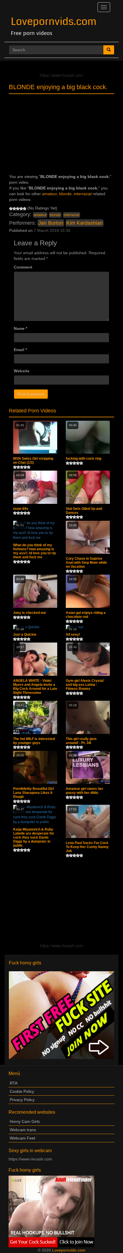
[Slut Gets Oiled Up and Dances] (88, 487)
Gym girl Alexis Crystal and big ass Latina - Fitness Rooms (85, 685)
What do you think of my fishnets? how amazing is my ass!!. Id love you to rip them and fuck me (34, 551)
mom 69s (20, 509)
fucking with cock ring (83, 459)
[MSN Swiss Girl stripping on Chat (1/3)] (35, 437)
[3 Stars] (17, 208)
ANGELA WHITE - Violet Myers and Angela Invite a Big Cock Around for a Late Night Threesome (35, 687)
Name (20, 328)
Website (21, 371)
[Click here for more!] (61, 1015)
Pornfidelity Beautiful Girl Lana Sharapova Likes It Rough (33, 793)
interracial (83, 193)
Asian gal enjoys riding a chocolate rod (86, 615)
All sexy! (73, 635)
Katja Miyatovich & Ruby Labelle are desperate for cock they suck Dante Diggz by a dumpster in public (33, 837)
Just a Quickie (24, 635)
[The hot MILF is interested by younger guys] (35, 717)
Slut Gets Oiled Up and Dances (84, 511)
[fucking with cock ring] (88, 437)
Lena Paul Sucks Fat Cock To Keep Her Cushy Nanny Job (87, 847)
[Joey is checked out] (35, 591)
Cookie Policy (22, 1091)
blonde (65, 193)
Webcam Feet (22, 1138)
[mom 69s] (35, 487)
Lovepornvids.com (53, 21)
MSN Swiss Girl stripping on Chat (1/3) (33, 461)
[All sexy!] (88, 627)
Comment (23, 267)
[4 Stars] (21, 208)
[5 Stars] (24, 208)
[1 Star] (11, 208)
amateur (49, 193)
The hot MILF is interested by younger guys (34, 741)
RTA (13, 1083)
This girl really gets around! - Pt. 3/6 (81, 741)
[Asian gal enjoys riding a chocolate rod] (88, 591)
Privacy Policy (22, 1099)
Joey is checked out (29, 613)
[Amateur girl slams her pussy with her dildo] (88, 767)
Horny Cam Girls (25, 1121)
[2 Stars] (14, 208)
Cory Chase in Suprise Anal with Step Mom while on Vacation (86, 563)
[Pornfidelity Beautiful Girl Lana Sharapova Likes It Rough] (35, 767)
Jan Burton (50, 223)
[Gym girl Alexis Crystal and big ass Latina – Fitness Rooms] (88, 659)
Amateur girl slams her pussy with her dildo (84, 791)
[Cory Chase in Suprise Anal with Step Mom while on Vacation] (88, 537)
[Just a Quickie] (35, 627)
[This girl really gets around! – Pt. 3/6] (88, 717)
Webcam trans (23, 1129)
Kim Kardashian (84, 223)
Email (20, 349)
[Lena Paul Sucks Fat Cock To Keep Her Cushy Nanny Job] (88, 821)
